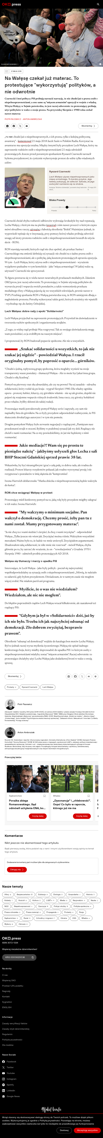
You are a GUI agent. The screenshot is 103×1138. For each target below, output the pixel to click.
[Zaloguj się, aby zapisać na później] (44, 796)
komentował (24, 141)
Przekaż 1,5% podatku (12, 986)
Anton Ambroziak (26, 732)
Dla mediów (7, 1045)
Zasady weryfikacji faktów (14, 1023)
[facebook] (75, 676)
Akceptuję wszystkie (87, 1130)
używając (35, 229)
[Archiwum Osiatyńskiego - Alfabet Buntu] (52, 1110)
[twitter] (82, 676)
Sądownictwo (15, 796)
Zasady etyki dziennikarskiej (15, 1029)
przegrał (51, 225)
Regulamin (7, 1034)
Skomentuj (87, 126)
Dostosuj (64, 1130)
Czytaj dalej (37, 816)
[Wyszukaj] (98, 4)
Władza (56, 796)
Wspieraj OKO (9, 980)
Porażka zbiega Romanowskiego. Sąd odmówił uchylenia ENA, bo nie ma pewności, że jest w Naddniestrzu (26, 804)
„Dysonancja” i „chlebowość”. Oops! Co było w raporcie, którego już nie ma (72, 804)
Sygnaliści (7, 1002)
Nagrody (6, 991)
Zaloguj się (15, 869)
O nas (5, 975)
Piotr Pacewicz (25, 704)
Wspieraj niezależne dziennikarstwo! (19, 949)
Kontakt (6, 996)
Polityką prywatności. (50, 1120)
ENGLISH (7, 1007)
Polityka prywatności (12, 1039)
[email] (89, 676)
